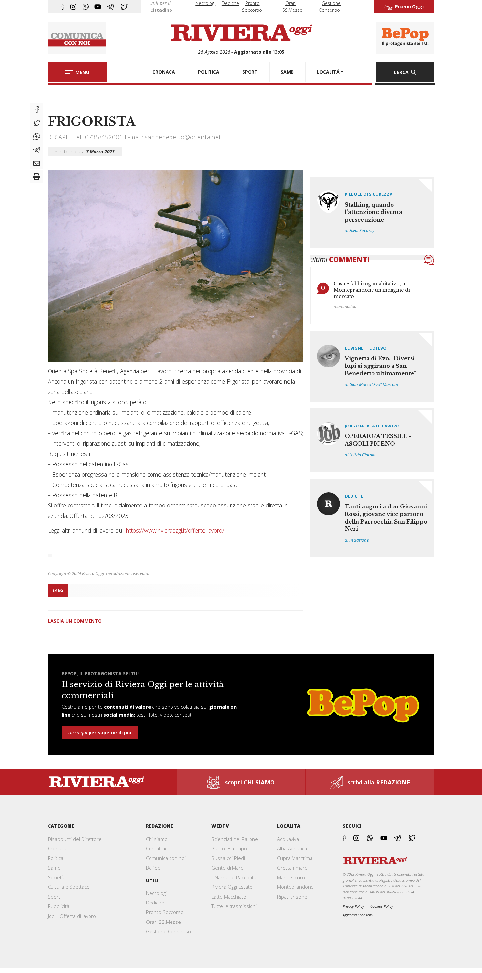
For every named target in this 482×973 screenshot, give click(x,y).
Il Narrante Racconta (233, 877)
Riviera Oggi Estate (231, 887)
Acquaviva (288, 839)
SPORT (250, 72)
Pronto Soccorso (165, 912)
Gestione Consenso (168, 931)
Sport (54, 896)
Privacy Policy (353, 906)
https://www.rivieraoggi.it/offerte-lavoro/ (175, 530)
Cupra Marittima (294, 858)
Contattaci (157, 848)
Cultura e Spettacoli (69, 887)
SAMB (287, 72)
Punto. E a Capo (229, 848)
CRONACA (163, 72)
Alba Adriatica (292, 848)
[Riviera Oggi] (241, 33)
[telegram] (110, 7)
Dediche (230, 3)
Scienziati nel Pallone (234, 839)
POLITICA (208, 72)
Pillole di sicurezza (368, 194)
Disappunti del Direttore (75, 839)
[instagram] (73, 7)
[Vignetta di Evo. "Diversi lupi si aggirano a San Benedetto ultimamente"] (372, 366)
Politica (55, 858)
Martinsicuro (291, 877)
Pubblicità (58, 906)
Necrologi (205, 3)
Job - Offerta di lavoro (372, 426)
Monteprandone (295, 887)
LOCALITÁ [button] (328, 72)
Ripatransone (292, 896)
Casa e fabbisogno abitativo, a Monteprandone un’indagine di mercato (372, 290)
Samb (54, 867)
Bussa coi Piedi (228, 858)
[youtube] (97, 7)
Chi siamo (157, 839)
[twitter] (124, 7)
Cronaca (57, 848)
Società (56, 877)
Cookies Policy (381, 906)
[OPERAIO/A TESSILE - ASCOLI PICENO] (372, 440)
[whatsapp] (86, 7)
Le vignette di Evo (366, 348)
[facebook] (62, 7)
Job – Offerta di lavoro (72, 916)
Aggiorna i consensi (358, 914)
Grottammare (292, 867)
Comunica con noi (166, 858)
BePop (153, 867)
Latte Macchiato (228, 896)
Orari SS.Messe (163, 922)
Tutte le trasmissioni (234, 906)
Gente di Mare (227, 867)
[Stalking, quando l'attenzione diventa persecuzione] (372, 212)
